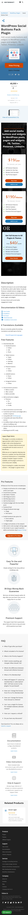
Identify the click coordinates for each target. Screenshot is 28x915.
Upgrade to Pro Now (14, 536)
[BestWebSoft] (9, 2)
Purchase (6, 315)
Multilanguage (17, 416)
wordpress (13, 902)
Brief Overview (8, 318)
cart (25, 2)
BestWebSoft (4, 13)
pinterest (21, 902)
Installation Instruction (10, 320)
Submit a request (6, 726)
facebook (3, 902)
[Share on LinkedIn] (18, 75)
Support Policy (22, 530)
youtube (18, 902)
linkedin (16, 902)
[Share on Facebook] (12, 75)
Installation (6, 313)
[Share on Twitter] (15, 75)
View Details (14, 258)
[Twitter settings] (14, 112)
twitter (5, 902)
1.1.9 (16, 98)
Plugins (18, 13)
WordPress (13, 13)
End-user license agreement (17, 909)
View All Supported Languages (14, 335)
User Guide (6, 311)
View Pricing (14, 65)
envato (11, 902)
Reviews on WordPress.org (13, 95)
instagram (8, 902)
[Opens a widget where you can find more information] (6, 912)
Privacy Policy (17, 910)
